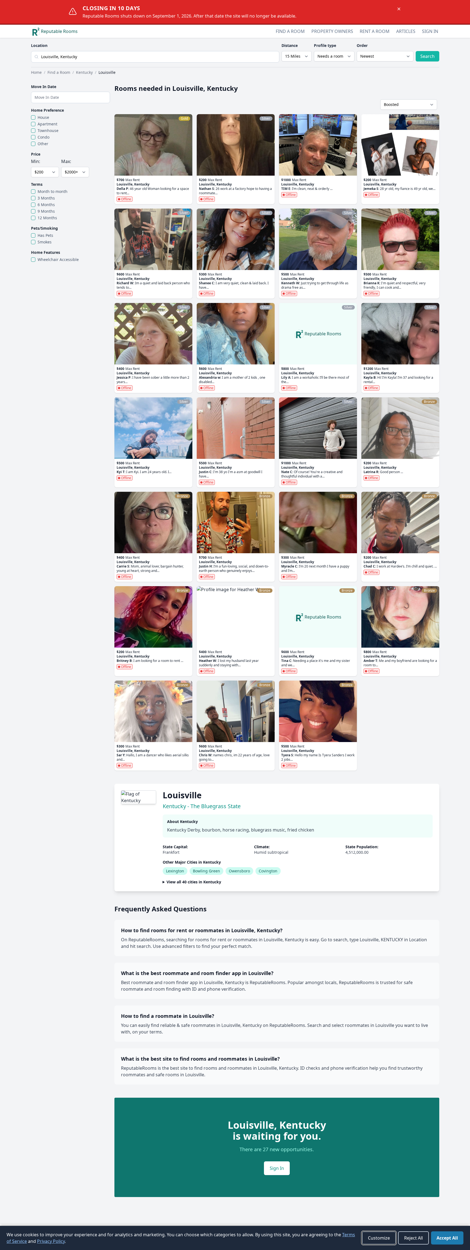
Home (36, 72)
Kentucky (84, 72)
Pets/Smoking (44, 228)
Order (362, 45)
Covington (268, 870)
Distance (290, 45)
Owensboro (239, 870)
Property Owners (332, 31)
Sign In (430, 31)
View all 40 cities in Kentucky (194, 881)
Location (39, 45)
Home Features (45, 252)
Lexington (175, 870)
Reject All (413, 1238)
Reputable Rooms (59, 31)
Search (427, 56)
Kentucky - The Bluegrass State (202, 806)
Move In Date (43, 86)
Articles (405, 31)
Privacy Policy (51, 1241)
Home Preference (47, 110)
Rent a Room (375, 31)
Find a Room (290, 31)
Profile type (325, 45)
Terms (37, 184)
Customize (379, 1238)
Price (35, 154)
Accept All (447, 1238)
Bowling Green (206, 870)
